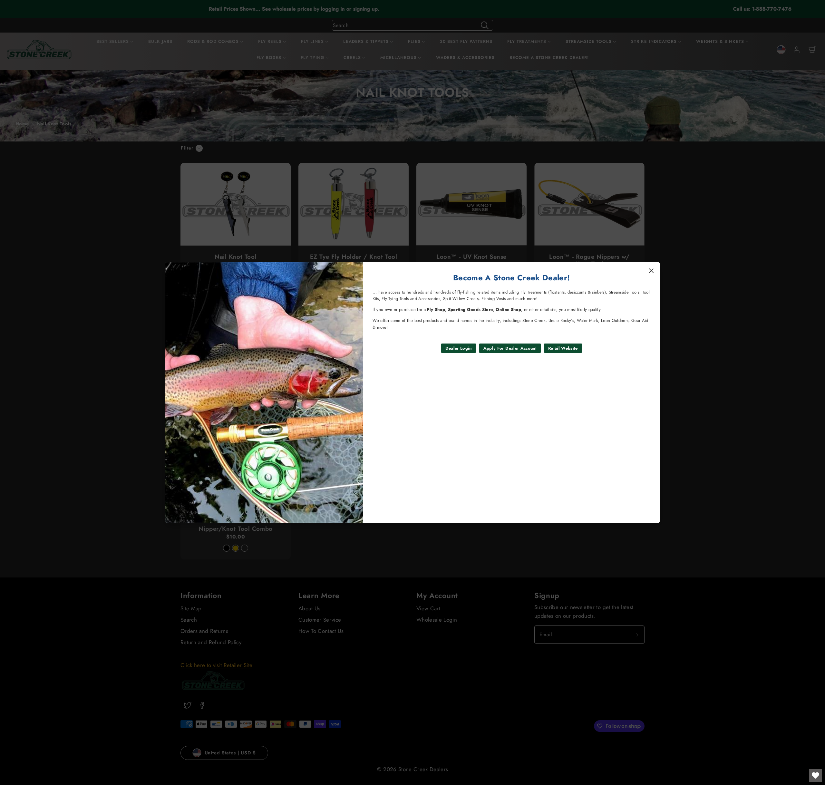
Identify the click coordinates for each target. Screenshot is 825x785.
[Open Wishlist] (815, 775)
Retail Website (563, 348)
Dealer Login (458, 348)
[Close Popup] (651, 271)
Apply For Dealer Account (510, 348)
